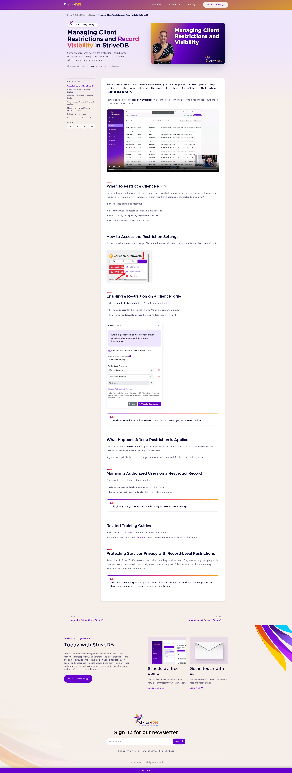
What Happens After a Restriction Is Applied (81, 103)
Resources (156, 5)
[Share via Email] (92, 126)
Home (69, 15)
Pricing (191, 5)
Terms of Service (149, 750)
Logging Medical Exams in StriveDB (204, 620)
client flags (141, 537)
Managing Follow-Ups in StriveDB (87, 620)
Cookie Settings (166, 750)
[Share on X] (77, 126)
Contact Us (174, 5)
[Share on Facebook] (84, 126)
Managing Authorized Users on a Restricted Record (79, 109)
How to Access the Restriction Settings (78, 91)
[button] (129, 266)
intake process (125, 532)
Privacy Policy (133, 750)
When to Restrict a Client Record (80, 86)
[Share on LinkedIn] (70, 126)
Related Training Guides (76, 114)
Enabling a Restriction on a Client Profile (80, 97)
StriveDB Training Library (85, 15)
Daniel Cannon (113, 66)
